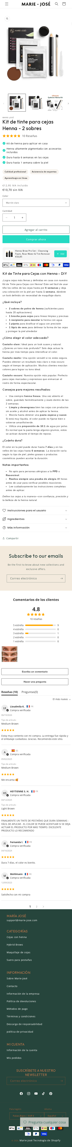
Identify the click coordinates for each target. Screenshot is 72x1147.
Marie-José (26, 1140)
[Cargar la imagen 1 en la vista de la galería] (17, 102)
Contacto (12, 986)
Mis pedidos (14, 1057)
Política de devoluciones (21, 1001)
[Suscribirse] (61, 578)
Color (5, 195)
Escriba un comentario (35, 671)
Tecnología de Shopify (46, 1140)
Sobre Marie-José (17, 978)
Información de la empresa (23, 993)
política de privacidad (20, 1031)
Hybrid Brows (15, 944)
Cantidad (7, 210)
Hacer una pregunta (35, 681)
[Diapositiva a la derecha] (68, 103)
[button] (6, 4)
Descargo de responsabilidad (24, 1024)
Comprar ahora (36, 239)
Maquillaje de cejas (18, 952)
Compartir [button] (12, 538)
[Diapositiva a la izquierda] (3, 103)
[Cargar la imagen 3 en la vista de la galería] (55, 102)
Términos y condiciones (21, 1016)
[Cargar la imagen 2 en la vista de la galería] (36, 102)
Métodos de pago (17, 1008)
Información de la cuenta (22, 1050)
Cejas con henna (17, 937)
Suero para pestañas (19, 959)
